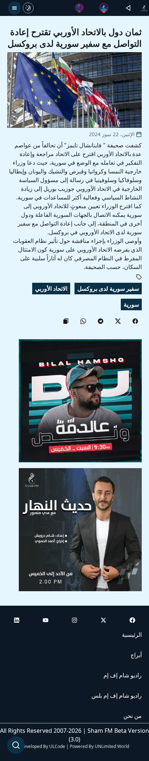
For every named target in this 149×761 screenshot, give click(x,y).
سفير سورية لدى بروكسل (108, 289)
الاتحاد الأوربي (51, 289)
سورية (131, 304)
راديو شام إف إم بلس (116, 695)
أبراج (136, 655)
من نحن (132, 716)
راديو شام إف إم (122, 675)
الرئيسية (132, 635)
